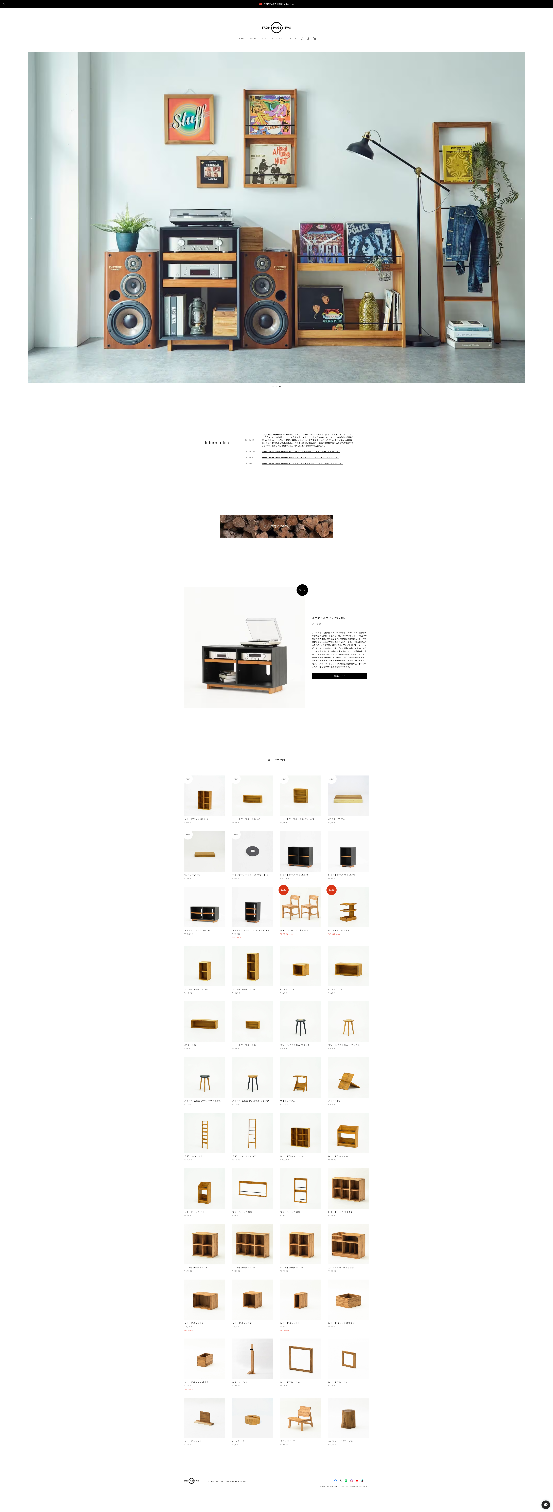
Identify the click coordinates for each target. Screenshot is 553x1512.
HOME (241, 39)
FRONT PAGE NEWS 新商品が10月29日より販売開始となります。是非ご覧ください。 (301, 451)
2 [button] (276, 386)
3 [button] (280, 386)
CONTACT (292, 39)
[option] (276, 217)
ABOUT (253, 39)
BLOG (264, 39)
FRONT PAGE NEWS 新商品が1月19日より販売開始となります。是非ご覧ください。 (300, 457)
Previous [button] (32, 217)
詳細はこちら (339, 676)
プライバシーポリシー (215, 1481)
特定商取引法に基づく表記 (236, 1481)
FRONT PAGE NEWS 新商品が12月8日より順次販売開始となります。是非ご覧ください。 (302, 463)
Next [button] (521, 217)
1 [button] (273, 386)
